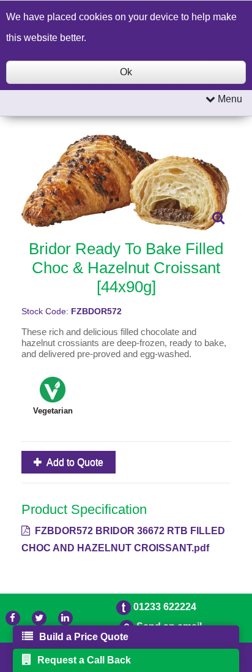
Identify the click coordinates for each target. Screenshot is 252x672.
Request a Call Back (84, 660)
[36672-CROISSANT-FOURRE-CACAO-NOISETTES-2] (126, 182)
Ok (126, 72)
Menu (228, 99)
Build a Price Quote (83, 637)
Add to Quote (74, 462)
